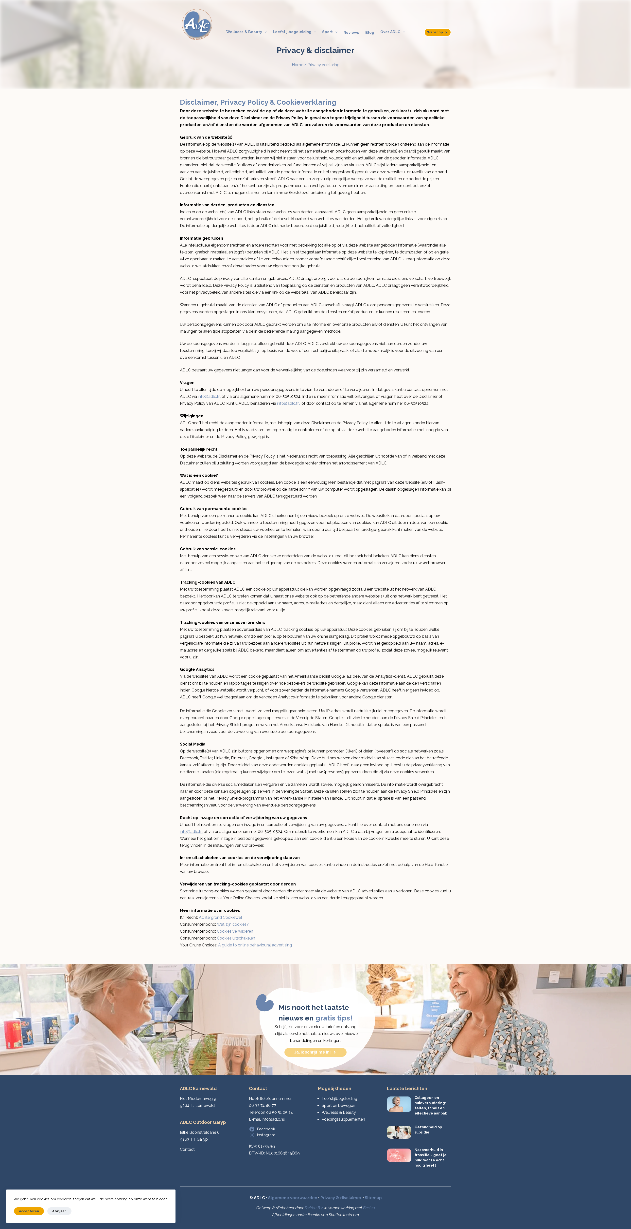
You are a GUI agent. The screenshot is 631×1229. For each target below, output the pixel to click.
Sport (327, 32)
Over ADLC (390, 32)
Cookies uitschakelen (236, 938)
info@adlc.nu (273, 1119)
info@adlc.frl (209, 396)
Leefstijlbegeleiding (292, 32)
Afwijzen (59, 1211)
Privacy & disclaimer (341, 1197)
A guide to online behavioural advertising (255, 945)
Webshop (435, 32)
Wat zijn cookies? (233, 924)
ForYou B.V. (313, 1208)
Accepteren (29, 1211)
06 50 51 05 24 (279, 1112)
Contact (187, 1149)
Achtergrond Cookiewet (220, 917)
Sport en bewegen (338, 1105)
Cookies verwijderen (235, 931)
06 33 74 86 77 (262, 1105)
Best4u (369, 1208)
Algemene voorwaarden (292, 1197)
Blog (369, 32)
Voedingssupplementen (343, 1119)
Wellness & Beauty (244, 32)
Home (297, 64)
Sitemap (373, 1197)
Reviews (351, 32)
